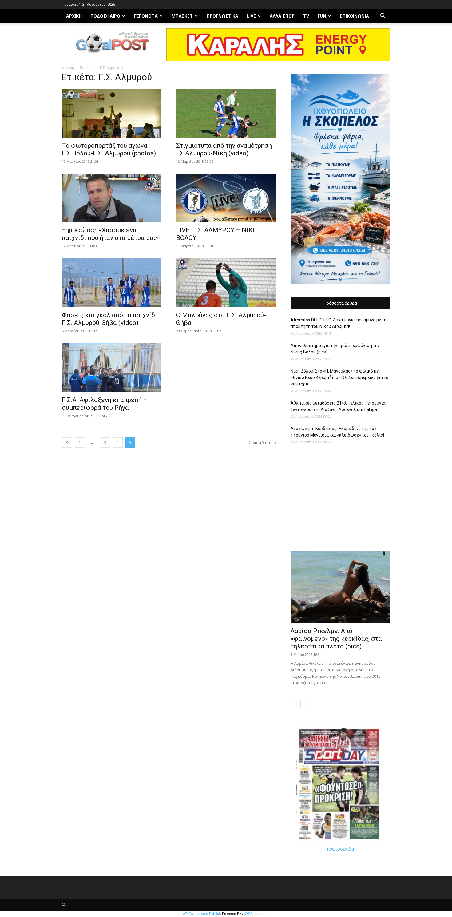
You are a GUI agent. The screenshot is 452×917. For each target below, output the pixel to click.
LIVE (251, 16)
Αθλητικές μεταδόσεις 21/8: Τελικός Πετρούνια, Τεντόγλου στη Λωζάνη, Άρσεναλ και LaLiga (338, 406)
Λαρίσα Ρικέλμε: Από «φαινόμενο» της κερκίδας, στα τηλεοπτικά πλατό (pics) (336, 638)
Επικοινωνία (354, 16)
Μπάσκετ (182, 16)
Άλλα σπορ (282, 16)
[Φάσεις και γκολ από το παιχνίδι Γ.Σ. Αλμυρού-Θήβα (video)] (111, 282)
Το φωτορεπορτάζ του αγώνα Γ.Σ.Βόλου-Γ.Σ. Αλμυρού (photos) (109, 149)
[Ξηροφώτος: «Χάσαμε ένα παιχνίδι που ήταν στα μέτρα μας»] (111, 198)
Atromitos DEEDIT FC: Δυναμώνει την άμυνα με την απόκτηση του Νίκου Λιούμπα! (340, 323)
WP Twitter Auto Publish (202, 913)
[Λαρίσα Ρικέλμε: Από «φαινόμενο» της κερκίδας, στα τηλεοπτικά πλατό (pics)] (340, 587)
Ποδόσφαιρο (105, 16)
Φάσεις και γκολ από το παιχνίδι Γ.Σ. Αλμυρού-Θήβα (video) (109, 318)
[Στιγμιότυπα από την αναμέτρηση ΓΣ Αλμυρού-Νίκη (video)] (226, 113)
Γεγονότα (146, 16)
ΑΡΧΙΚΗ (74, 16)
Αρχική (68, 67)
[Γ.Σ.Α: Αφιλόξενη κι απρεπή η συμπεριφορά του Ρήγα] (111, 367)
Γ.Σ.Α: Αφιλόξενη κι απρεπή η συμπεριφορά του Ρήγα (104, 403)
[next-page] (304, 704)
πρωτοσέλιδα (340, 849)
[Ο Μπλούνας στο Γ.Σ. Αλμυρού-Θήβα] (226, 282)
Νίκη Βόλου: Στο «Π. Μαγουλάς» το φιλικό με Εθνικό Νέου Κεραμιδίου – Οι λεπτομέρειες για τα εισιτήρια (339, 377)
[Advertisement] (340, 500)
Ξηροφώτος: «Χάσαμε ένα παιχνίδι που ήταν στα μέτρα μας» (111, 233)
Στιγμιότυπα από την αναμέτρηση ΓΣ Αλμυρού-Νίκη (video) (224, 149)
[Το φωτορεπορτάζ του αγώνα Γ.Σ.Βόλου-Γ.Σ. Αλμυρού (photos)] (111, 113)
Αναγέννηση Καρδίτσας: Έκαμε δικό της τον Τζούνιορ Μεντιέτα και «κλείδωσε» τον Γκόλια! (337, 431)
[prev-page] (67, 442)
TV (306, 16)
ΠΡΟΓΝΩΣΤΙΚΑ (222, 16)
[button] (382, 16)
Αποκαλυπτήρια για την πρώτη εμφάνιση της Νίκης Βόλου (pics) (335, 348)
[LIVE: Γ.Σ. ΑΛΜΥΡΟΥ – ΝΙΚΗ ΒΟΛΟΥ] (226, 198)
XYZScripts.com (257, 913)
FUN (322, 16)
